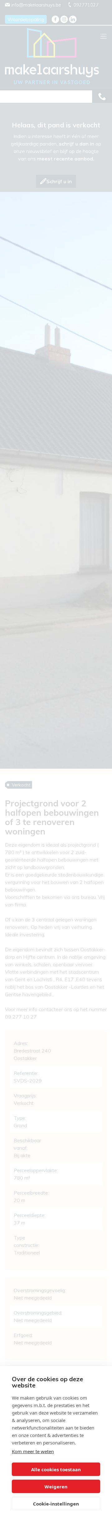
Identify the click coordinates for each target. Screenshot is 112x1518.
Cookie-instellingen (56, 1504)
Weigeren (56, 1486)
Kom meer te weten (33, 1451)
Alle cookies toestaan (56, 1469)
